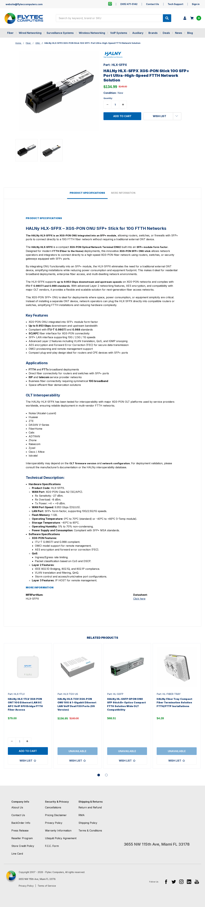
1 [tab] (98, 775)
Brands (153, 32)
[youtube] (196, 881)
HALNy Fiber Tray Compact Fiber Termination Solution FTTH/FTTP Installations (174, 702)
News (178, 32)
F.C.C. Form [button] (52, 846)
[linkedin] (189, 881)
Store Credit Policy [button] (22, 846)
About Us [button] (17, 807)
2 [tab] (106, 775)
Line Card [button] (17, 853)
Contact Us (152, 4)
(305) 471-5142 (128, 4)
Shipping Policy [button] (87, 822)
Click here (139, 598)
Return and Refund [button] (90, 807)
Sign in (196, 4)
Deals (166, 32)
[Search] (167, 18)
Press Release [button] (20, 830)
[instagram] (181, 881)
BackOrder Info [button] (20, 822)
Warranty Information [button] (58, 830)
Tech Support (175, 4)
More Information (123, 192)
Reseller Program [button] (22, 838)
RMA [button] (81, 815)
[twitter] (173, 881)
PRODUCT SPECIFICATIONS (87, 192)
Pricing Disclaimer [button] (56, 815)
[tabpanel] (28, 705)
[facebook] (166, 881)
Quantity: (108, 98)
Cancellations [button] (53, 807)
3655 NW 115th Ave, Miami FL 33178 (37, 879)
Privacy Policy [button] (53, 822)
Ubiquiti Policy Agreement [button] (60, 838)
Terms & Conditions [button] (90, 830)
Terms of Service (47, 885)
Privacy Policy (26, 885)
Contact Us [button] (18, 815)
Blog (190, 32)
